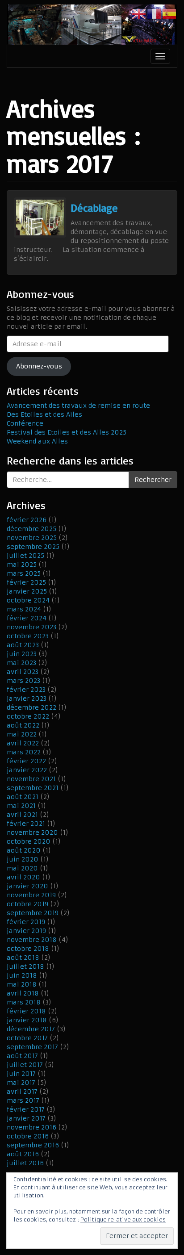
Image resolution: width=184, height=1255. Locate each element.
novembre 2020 (32, 832)
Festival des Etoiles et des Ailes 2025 (66, 432)
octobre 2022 (28, 716)
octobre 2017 (27, 1038)
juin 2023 (22, 654)
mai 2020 (22, 868)
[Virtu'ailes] (92, 24)
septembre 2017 (32, 1047)
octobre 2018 (28, 949)
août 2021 (22, 797)
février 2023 (26, 690)
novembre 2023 (31, 627)
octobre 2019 (27, 904)
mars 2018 (24, 1002)
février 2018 (26, 1011)
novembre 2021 (31, 779)
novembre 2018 (32, 940)
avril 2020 (23, 877)
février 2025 (26, 582)
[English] (139, 13)
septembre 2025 (33, 547)
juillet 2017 (25, 1065)
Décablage (94, 207)
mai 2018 (22, 984)
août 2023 (23, 645)
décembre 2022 (31, 707)
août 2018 (23, 958)
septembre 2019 (33, 913)
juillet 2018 (25, 966)
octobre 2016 (28, 1136)
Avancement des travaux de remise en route (78, 406)
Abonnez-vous (39, 366)
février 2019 (26, 922)
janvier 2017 (26, 1118)
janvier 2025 (27, 591)
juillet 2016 (25, 1163)
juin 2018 (22, 975)
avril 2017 (22, 1092)
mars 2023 (23, 681)
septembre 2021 (33, 788)
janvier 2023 (26, 698)
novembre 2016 (31, 1127)
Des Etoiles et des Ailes (44, 414)
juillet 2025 (25, 556)
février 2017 (26, 1109)
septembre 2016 (33, 1145)
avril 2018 (23, 993)
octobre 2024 (28, 600)
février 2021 (26, 824)
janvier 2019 (26, 931)
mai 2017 (21, 1083)
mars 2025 (24, 573)
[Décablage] (40, 217)
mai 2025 (22, 565)
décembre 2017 (31, 1029)
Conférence (25, 423)
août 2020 (24, 850)
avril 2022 (23, 743)
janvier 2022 (27, 770)
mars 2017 (23, 1100)
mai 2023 (21, 663)
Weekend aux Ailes (37, 441)
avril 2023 (22, 672)
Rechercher (152, 480)
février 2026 (26, 520)
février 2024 (26, 618)
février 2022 (26, 761)
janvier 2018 (27, 1020)
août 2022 (23, 725)
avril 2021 (22, 815)
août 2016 (23, 1154)
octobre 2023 (28, 636)
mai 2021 (21, 806)
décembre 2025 (31, 529)
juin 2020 (22, 859)
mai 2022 (22, 734)
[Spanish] (169, 13)
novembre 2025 (32, 538)
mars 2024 (24, 609)
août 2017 (22, 1056)
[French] (154, 13)
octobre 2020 (28, 841)
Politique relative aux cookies (123, 1219)
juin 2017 (21, 1074)
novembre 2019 (31, 895)
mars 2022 (24, 752)
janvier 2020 (27, 886)
